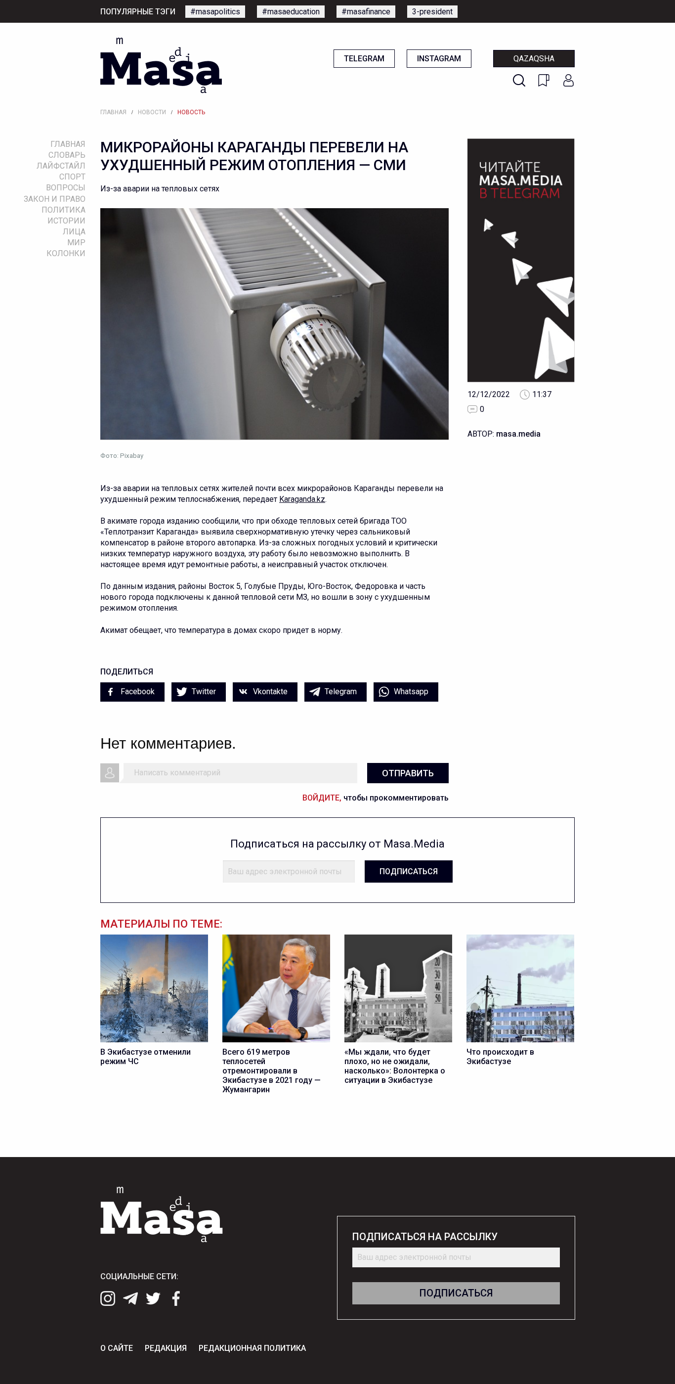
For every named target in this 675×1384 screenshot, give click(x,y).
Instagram (439, 58)
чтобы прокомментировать (375, 798)
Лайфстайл (61, 166)
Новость (191, 112)
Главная (113, 112)
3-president (432, 11)
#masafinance (365, 11)
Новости (152, 112)
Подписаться (409, 871)
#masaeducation (291, 11)
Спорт (72, 176)
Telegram (364, 58)
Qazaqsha (533, 58)
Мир (76, 242)
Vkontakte (269, 691)
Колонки (65, 253)
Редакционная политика (252, 1348)
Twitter (203, 691)
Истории (66, 220)
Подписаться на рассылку (425, 1237)
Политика (63, 210)
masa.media (518, 434)
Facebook (137, 691)
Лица (74, 231)
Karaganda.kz (302, 499)
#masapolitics (215, 11)
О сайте (116, 1348)
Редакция (166, 1348)
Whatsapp (410, 691)
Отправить (408, 773)
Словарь (66, 155)
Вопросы (65, 187)
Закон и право (54, 199)
